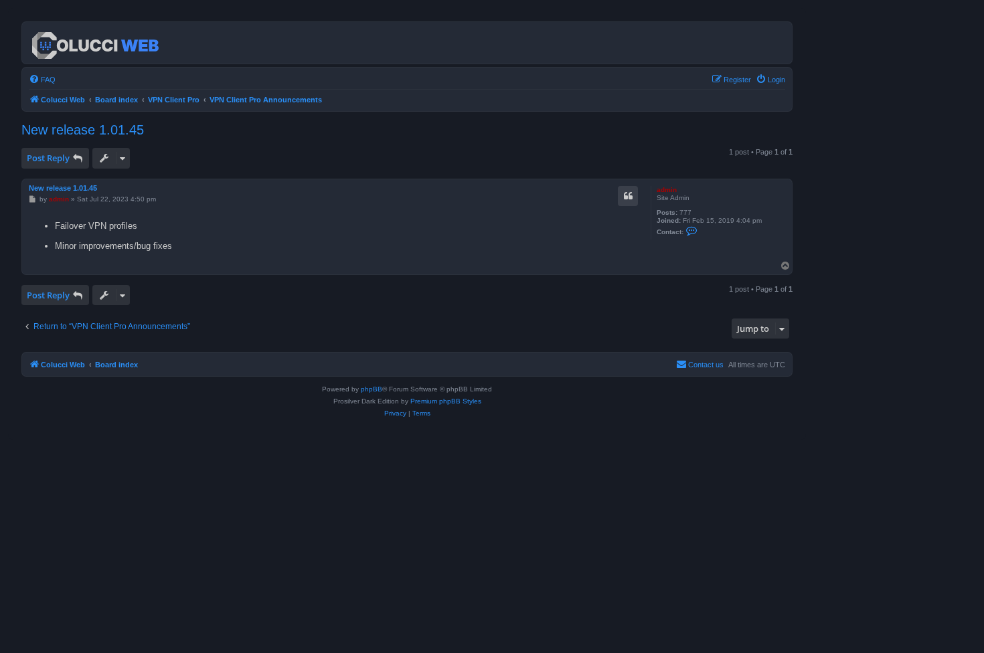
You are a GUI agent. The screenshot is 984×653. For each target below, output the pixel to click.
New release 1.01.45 (82, 129)
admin (667, 189)
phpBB (371, 389)
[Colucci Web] (96, 42)
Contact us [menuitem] (706, 365)
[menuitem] (42, 80)
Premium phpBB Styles (445, 401)
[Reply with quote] (628, 196)
